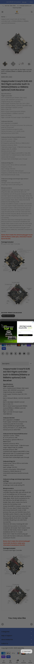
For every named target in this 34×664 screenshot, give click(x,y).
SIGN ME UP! (25, 335)
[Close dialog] (33, 322)
